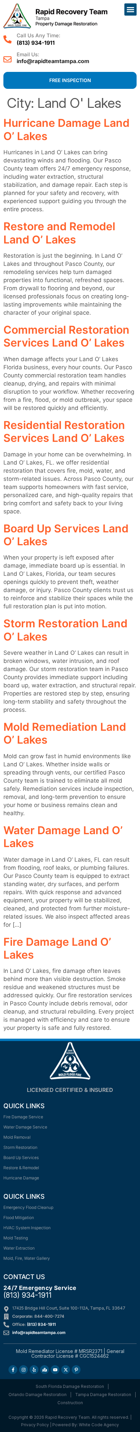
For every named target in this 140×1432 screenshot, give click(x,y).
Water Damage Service (25, 1127)
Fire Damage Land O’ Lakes (57, 948)
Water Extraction (19, 1248)
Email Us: (28, 54)
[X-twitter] (65, 1369)
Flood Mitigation (18, 1217)
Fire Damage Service (23, 1116)
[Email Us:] (7, 59)
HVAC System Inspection (27, 1227)
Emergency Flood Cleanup (28, 1207)
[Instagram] (23, 1369)
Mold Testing (15, 1237)
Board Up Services (21, 1157)
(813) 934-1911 (36, 42)
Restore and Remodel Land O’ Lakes (59, 233)
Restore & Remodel (21, 1167)
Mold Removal (17, 1137)
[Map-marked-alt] (44, 1369)
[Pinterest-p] (76, 1369)
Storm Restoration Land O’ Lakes (65, 630)
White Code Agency (99, 1424)
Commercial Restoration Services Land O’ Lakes (66, 336)
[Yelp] (34, 1369)
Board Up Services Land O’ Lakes (65, 535)
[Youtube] (55, 1369)
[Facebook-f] (12, 1369)
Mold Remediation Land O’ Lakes (64, 733)
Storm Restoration (20, 1147)
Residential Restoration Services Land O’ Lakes (64, 431)
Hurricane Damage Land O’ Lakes (66, 129)
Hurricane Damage (21, 1177)
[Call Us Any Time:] (7, 39)
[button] (130, 9)
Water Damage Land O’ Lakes (63, 837)
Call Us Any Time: (38, 35)
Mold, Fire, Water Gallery (26, 1258)
